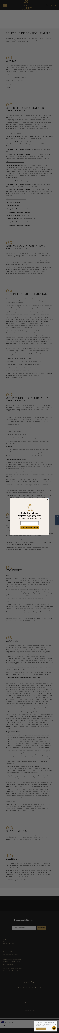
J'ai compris (40, 1029)
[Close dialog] (48, 499)
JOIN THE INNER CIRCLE (29, 527)
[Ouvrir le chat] (54, 1028)
